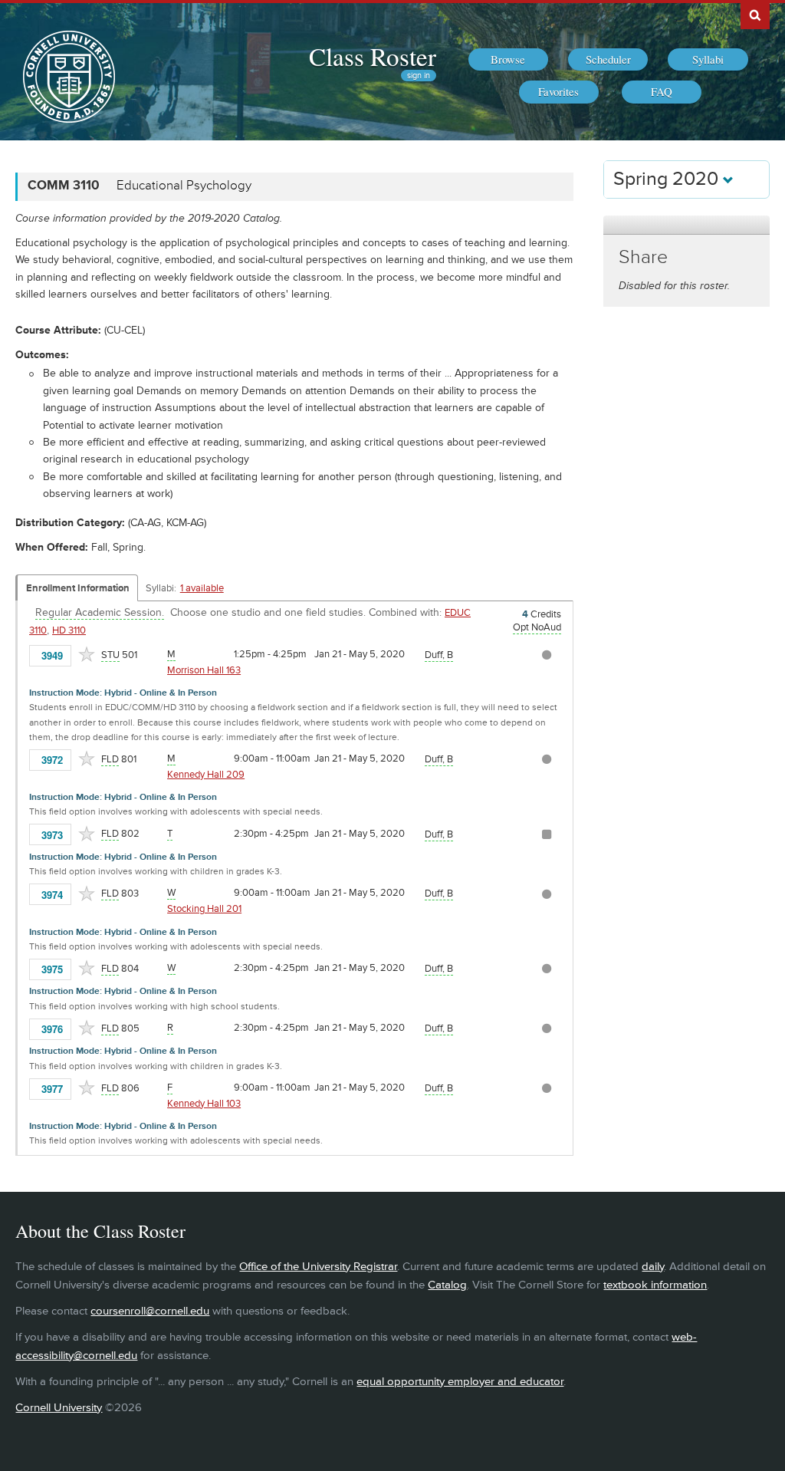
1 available (202, 588)
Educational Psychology (184, 185)
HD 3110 (69, 630)
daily (653, 1266)
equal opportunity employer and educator (459, 1381)
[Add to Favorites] (86, 654)
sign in (418, 76)
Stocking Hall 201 (204, 909)
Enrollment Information (78, 588)
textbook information (655, 1285)
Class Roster (372, 56)
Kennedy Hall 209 (206, 774)
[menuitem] (508, 59)
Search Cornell (755, 14)
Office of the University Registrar (318, 1266)
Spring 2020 (668, 179)
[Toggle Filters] (686, 225)
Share (643, 257)
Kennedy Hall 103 (204, 1103)
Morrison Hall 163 (204, 670)
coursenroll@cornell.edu (149, 1311)
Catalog (447, 1285)
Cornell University (58, 1407)
